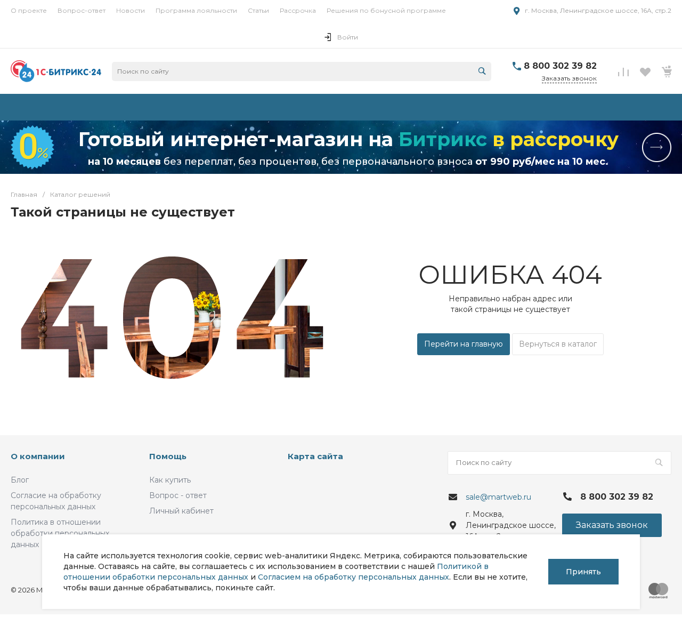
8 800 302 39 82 (560, 66)
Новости (130, 10)
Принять (583, 571)
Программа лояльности (196, 10)
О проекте (29, 10)
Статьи (258, 10)
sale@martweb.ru (498, 497)
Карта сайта (315, 456)
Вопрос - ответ (178, 495)
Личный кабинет (181, 511)
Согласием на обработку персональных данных (353, 577)
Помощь (167, 456)
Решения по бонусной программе (386, 10)
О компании (38, 456)
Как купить (170, 480)
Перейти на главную (463, 344)
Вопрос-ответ (81, 10)
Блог (20, 480)
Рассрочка (298, 10)
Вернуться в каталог (558, 344)
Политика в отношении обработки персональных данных (60, 533)
